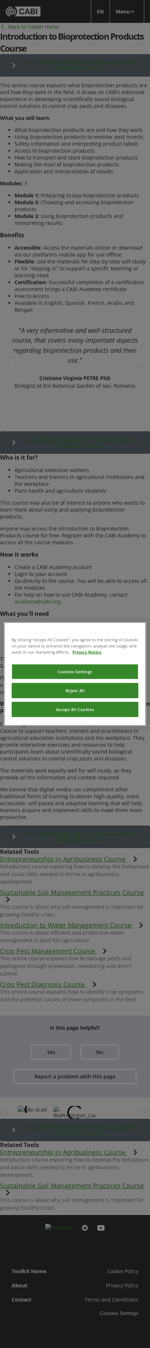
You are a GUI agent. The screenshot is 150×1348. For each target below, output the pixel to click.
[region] (75, 674)
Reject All (75, 690)
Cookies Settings (75, 671)
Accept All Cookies (75, 709)
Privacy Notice (87, 652)
